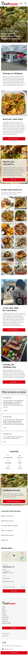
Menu (21, 3)
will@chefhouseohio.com (8, 584)
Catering (4, 613)
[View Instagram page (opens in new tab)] (5, 645)
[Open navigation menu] (25, 3)
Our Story (4, 617)
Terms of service (6, 636)
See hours (22, 589)
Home (3, 609)
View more (5, 407)
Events (4, 615)
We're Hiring (5, 619)
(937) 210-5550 (6, 581)
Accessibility (5, 638)
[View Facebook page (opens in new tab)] (3, 645)
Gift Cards (5, 622)
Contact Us (5, 624)
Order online (13, 593)
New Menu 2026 (6, 626)
